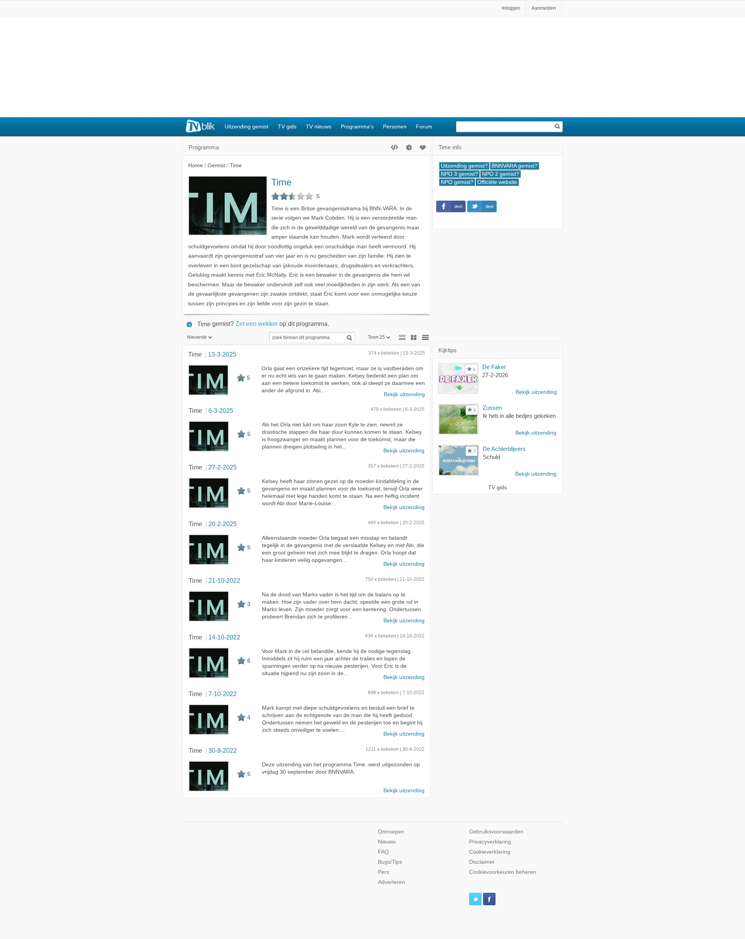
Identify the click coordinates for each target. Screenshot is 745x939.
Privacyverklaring (490, 842)
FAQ (383, 852)
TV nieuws (318, 126)
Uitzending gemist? (464, 166)
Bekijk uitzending (404, 394)
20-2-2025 (222, 523)
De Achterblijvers (504, 448)
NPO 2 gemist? (500, 174)
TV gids (287, 126)
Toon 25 (376, 337)
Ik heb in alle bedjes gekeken (519, 415)
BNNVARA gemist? (514, 166)
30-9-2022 (222, 750)
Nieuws (387, 842)
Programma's (357, 126)
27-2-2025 (222, 467)
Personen (395, 126)
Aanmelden (544, 8)
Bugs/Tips (390, 862)
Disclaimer (482, 862)
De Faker (494, 367)
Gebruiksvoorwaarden (496, 832)
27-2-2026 (495, 375)
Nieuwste (197, 337)
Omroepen (391, 832)
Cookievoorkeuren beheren (502, 872)
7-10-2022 (222, 693)
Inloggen (511, 8)
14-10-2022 (224, 637)
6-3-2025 (220, 410)
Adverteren (391, 882)
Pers (383, 872)
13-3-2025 (222, 354)
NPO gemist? (457, 182)
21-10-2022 (224, 580)
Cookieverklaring (489, 852)
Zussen (492, 407)
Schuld (491, 457)
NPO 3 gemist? (459, 174)
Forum (424, 126)
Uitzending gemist (247, 126)
